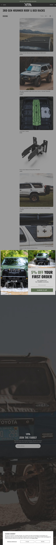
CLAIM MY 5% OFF (42, 290)
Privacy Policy (34, 538)
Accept (27, 541)
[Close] (53, 251)
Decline (42, 541)
